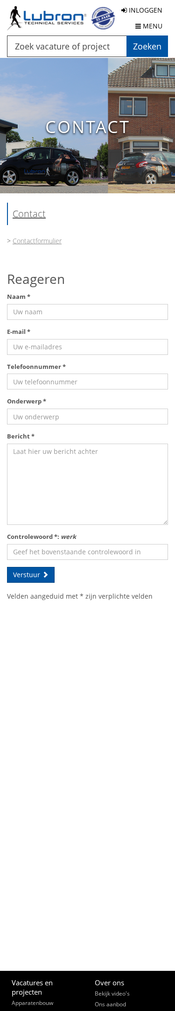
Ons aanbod (110, 1004)
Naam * (18, 296)
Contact (29, 213)
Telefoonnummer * (36, 366)
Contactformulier (37, 240)
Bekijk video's (112, 993)
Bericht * (21, 436)
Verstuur (27, 574)
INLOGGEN (144, 10)
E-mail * (18, 331)
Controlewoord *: (41, 536)
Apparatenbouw (32, 1003)
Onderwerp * (26, 401)
